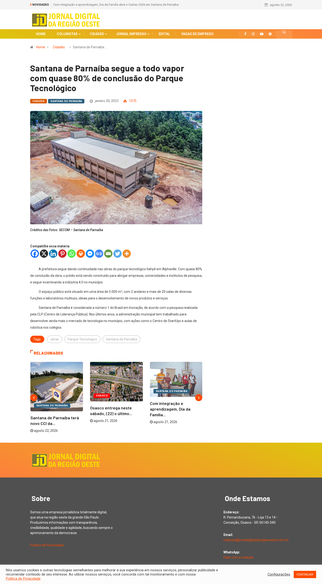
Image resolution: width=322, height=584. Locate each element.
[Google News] (99, 253)
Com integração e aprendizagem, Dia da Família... (170, 409)
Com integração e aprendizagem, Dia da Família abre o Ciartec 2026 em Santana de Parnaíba (116, 4)
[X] (44, 253)
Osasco (102, 395)
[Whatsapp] (71, 253)
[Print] (81, 253)
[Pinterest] (62, 253)
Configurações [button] (279, 574)
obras (54, 339)
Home (40, 47)
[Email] (108, 253)
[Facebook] (35, 253)
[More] (127, 253)
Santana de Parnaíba (121, 339)
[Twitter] (117, 253)
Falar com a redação (238, 557)
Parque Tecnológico (82, 339)
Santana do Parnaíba (66, 101)
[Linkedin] (53, 253)
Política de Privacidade (47, 545)
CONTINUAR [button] (305, 574)
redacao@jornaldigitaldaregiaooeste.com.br (256, 540)
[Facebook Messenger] (90, 253)
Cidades (59, 47)
